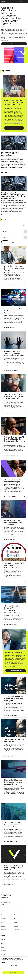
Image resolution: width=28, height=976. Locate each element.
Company (3, 939)
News (2, 947)
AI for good (3, 929)
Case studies (17, 929)
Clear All (13, 242)
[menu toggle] (26, 1)
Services (3, 926)
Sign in (23, 1)
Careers (3, 943)
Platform (3, 922)
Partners (3, 954)
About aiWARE (4, 904)
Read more (14, 44)
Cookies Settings (13, 965)
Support (16, 915)
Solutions (3, 918)
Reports (16, 926)
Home (2, 915)
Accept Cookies (13, 972)
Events (15, 922)
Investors (3, 950)
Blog (15, 918)
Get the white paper (16, 670)
